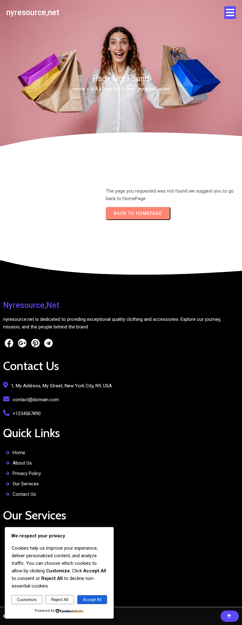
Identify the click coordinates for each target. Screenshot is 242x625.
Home (79, 89)
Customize (27, 599)
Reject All (59, 599)
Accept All (92, 599)
